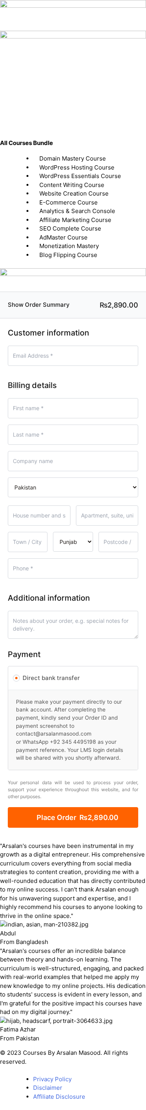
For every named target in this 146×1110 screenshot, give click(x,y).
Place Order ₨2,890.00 (77, 817)
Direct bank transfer (51, 678)
